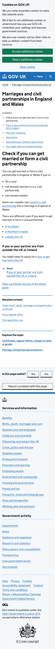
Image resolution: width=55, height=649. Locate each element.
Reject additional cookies (27, 59)
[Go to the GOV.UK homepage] (14, 76)
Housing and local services (18, 482)
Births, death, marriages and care (22, 424)
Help (5, 581)
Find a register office (12, 314)
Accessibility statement (16, 585)
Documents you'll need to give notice (24, 142)
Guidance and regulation (17, 537)
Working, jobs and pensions (18, 506)
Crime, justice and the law (17, 447)
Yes (35, 374)
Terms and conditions (15, 590)
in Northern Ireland (16, 231)
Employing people (13, 471)
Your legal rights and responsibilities (24, 146)
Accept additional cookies (27, 51)
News (5, 531)
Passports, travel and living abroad (23, 494)
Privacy (15, 581)
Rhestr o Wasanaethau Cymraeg (21, 594)
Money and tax (11, 488)
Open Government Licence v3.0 (21, 613)
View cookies (27, 67)
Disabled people (12, 453)
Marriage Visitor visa (12, 320)
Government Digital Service (18, 598)
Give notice (11, 137)
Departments (10, 525)
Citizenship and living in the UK (20, 441)
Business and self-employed (19, 429)
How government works (16, 561)
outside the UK (14, 236)
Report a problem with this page (27, 386)
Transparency (10, 555)
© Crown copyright (27, 641)
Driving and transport (15, 459)
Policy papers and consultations (21, 549)
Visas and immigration (15, 500)
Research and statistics (16, 543)
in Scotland (12, 226)
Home (5, 84)
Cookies (27, 581)
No (48, 374)
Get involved (9, 567)
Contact (38, 585)
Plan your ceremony (16, 132)
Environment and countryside (19, 477)
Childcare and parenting (16, 435)
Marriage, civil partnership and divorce (31, 84)
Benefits (7, 418)
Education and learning (16, 465)
